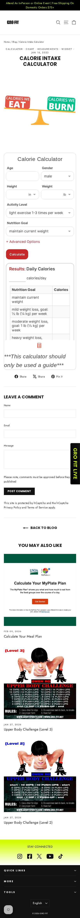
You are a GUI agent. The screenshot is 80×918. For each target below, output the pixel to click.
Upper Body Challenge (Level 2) (28, 822)
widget (67, 49)
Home (7, 41)
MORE (8, 881)
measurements (47, 49)
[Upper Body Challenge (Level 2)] (40, 776)
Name (7, 405)
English (37, 903)
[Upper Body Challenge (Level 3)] (40, 683)
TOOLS (9, 892)
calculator (14, 49)
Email (7, 425)
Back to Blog (43, 527)
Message (9, 445)
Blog (14, 41)
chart (30, 49)
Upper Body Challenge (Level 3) (28, 729)
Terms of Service (37, 507)
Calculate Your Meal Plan (23, 636)
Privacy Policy (12, 507)
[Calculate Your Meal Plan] (40, 590)
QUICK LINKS (15, 870)
